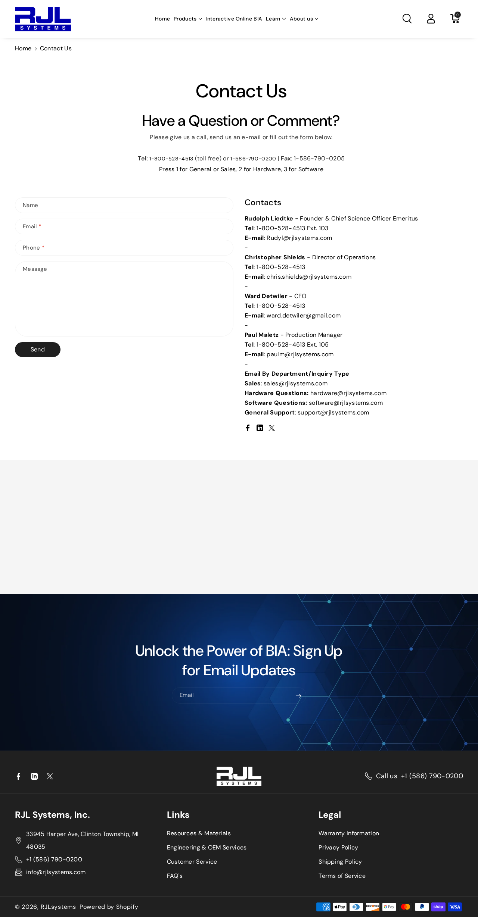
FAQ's (175, 876)
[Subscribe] (299, 696)
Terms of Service (342, 876)
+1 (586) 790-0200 (432, 776)
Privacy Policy (338, 847)
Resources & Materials (199, 833)
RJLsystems (58, 907)
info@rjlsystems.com (56, 872)
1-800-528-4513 (171, 158)
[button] (188, 18)
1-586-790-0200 (253, 158)
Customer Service (192, 862)
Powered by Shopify (109, 907)
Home (23, 48)
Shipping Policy (340, 862)
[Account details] (431, 18)
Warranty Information (349, 833)
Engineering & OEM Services (207, 847)
